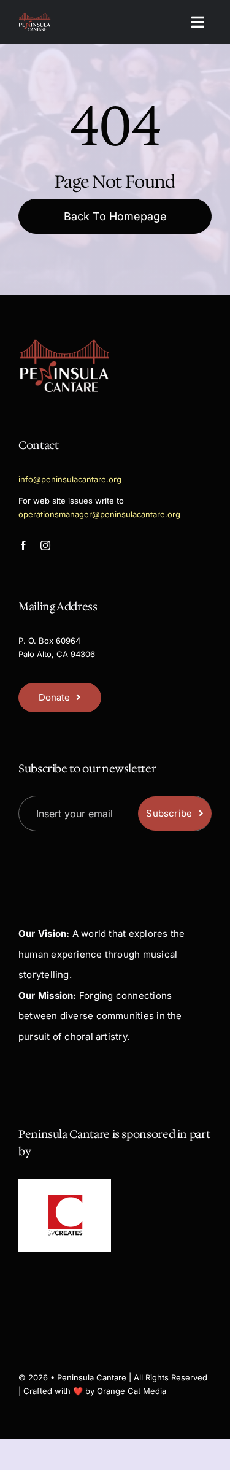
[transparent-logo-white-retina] (34, 17)
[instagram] (45, 545)
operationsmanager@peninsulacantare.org (99, 514)
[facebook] (23, 545)
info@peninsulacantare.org (69, 479)
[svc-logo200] (65, 1198)
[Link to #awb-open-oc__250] (197, 22)
